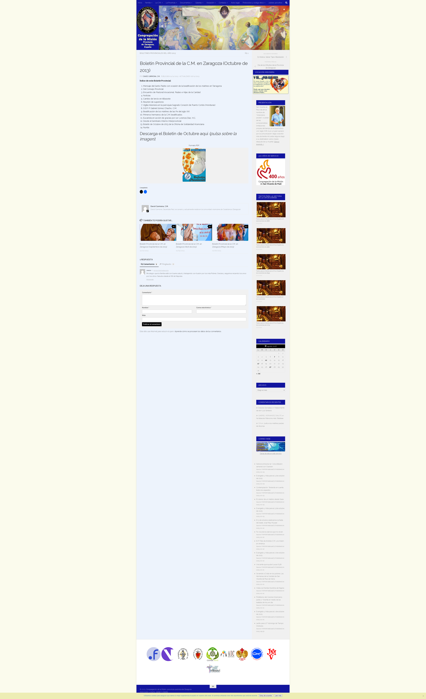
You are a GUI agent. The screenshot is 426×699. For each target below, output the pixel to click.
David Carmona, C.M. (151, 76)
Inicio (140, 3)
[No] (423, 696)
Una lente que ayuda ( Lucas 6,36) (269, 565)
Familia (148, 3)
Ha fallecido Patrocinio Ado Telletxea (269, 418)
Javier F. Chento (162, 692)
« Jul (258, 374)
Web (144, 315)
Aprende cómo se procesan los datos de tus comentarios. (198, 331)
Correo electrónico (203, 307)
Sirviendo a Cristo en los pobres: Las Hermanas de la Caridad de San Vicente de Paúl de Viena (270, 576)
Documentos (185, 3)
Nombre (145, 307)
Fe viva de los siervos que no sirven (269, 532)
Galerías (198, 3)
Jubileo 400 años (275, 3)
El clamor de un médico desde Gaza (270, 499)
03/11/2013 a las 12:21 (161, 270)
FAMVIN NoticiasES (268, 469)
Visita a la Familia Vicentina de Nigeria (270, 588)
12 (266, 360)
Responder (150, 279)
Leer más (278, 695)
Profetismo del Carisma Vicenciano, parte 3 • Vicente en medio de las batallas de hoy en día (269, 599)
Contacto (222, 3)
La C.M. (158, 3)
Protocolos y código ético (253, 3)
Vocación (210, 3)
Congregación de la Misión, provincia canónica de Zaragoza (168, 689)
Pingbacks (168, 264)
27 (270, 367)
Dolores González (265, 408)
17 (258, 364)
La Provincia (170, 3)
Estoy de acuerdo (266, 695)
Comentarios (150, 264)
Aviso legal (235, 3)
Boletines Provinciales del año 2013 (158, 53)
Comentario (147, 292)
